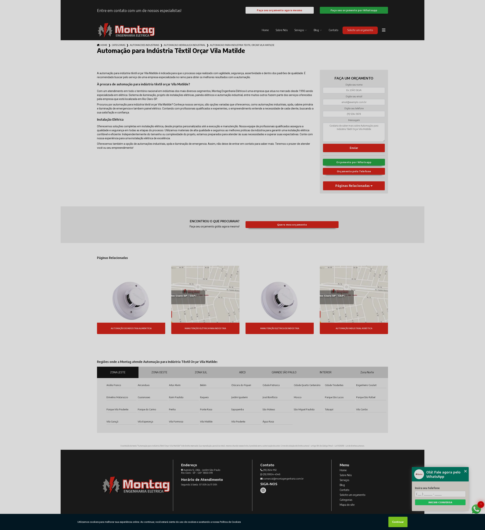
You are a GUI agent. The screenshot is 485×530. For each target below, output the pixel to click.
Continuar (398, 522)
